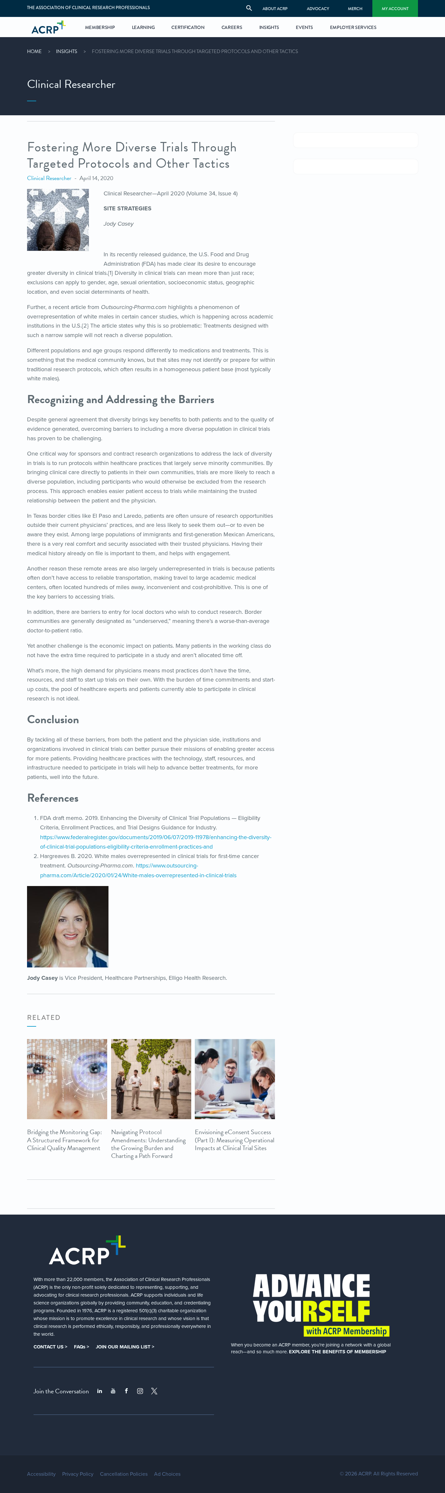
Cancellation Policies (124, 1474)
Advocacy (318, 9)
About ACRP (275, 9)
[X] (154, 1391)
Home (34, 51)
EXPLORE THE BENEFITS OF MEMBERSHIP (337, 1352)
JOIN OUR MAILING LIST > (125, 1347)
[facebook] (126, 1391)
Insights (66, 51)
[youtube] (113, 1391)
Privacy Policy (77, 1474)
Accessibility (41, 1474)
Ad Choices (167, 1474)
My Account (395, 9)
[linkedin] (99, 1391)
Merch (355, 9)
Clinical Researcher (49, 178)
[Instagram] (140, 1391)
